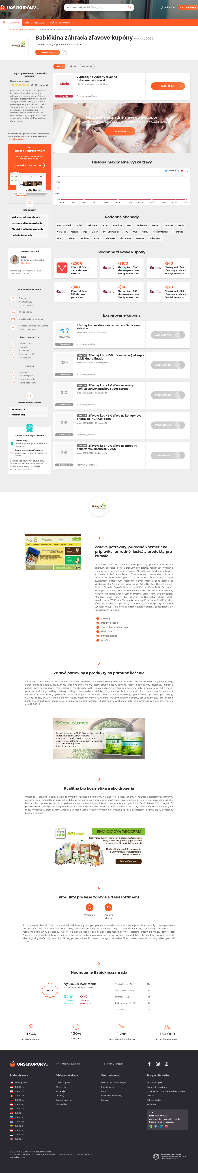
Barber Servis (155, 238)
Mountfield (178, 232)
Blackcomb (141, 225)
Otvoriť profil (26, 263)
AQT (129, 225)
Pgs (85, 232)
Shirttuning (125, 238)
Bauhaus (84, 238)
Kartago (74, 232)
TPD (126, 232)
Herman (155, 225)
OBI (135, 232)
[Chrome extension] (151, 1126)
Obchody (32, 30)
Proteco (97, 238)
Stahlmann (92, 225)
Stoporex (168, 225)
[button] (172, 170)
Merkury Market (160, 232)
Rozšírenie (151, 1104)
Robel (79, 225)
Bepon (95, 232)
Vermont (61, 232)
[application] (121, 186)
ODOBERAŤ (120, 131)
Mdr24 (145, 232)
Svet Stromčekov (111, 232)
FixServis (110, 238)
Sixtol (105, 225)
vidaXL (60, 238)
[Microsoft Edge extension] (161, 1126)
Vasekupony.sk (16, 30)
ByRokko (117, 225)
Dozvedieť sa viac (16, 139)
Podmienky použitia (86, 96)
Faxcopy (140, 238)
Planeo (72, 238)
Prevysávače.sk (64, 225)
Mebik (181, 225)
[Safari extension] (156, 1126)
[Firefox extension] (166, 1126)
